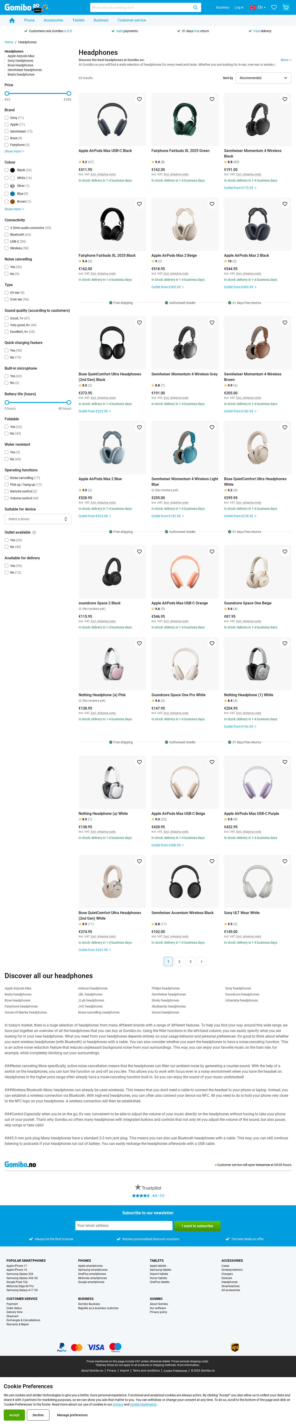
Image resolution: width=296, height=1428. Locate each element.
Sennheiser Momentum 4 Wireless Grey (184, 374)
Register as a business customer (98, 1308)
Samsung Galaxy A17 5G (22, 1290)
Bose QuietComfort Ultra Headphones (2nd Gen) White (110, 916)
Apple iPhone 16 (16, 1269)
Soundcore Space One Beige (247, 603)
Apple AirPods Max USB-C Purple (251, 813)
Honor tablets (158, 1278)
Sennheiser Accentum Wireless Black (182, 913)
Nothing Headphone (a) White (103, 813)
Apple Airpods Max (21, 56)
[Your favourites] (274, 7)
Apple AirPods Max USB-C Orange (179, 603)
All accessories (231, 1290)
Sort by (228, 78)
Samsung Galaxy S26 (19, 1274)
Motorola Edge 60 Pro (20, 1286)
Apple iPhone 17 (16, 1265)
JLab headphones (91, 1000)
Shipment (12, 1316)
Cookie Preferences (175, 1370)
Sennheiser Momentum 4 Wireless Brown (252, 377)
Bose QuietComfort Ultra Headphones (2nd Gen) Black (110, 377)
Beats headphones (21, 74)
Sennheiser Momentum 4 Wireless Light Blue (184, 482)
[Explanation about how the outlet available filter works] (34, 532)
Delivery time (14, 1312)
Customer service (132, 20)
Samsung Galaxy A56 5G (22, 1278)
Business (222, 7)
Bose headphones (20, 65)
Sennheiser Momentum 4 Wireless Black (252, 153)
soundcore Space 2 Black (99, 603)
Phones (84, 1260)
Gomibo (156, 1299)
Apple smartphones (90, 1265)
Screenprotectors (232, 1269)
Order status (14, 1308)
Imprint (124, 1370)
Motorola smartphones (92, 1278)
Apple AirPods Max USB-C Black (105, 150)
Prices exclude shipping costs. (190, 1361)
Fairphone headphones (21, 1006)
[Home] (12, 20)
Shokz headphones (165, 1000)
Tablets (78, 20)
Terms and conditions (146, 1370)
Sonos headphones (165, 1012)
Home (9, 42)
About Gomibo (159, 1304)
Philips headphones (166, 988)
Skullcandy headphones (169, 1006)
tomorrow (263, 1165)
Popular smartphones (26, 1260)
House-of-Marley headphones (26, 1012)
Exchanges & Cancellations (23, 1320)
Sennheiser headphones (25, 70)
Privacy (111, 1370)
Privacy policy (158, 1312)
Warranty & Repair (17, 1324)
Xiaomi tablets (159, 1274)
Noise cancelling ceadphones (99, 1012)
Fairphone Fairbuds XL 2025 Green (180, 150)
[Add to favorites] (139, 99)
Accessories (53, 20)
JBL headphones (90, 994)
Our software (158, 1308)
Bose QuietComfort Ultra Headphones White (255, 482)
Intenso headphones (93, 988)
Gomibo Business (89, 1304)
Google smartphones (91, 1282)
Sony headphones (20, 60)
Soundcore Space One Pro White (178, 695)
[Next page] (201, 961)
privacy (118, 1404)
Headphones (229, 1282)
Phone (29, 20)
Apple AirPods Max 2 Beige (174, 255)
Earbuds (227, 1278)
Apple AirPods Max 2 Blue (100, 479)
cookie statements (143, 1404)
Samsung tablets (160, 1269)
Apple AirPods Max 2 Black (246, 255)
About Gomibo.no (92, 1370)
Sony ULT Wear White (242, 913)
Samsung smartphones (93, 1269)
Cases (225, 1265)
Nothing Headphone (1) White (248, 695)
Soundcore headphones (242, 994)
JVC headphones (90, 1006)
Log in (239, 7)
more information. (188, 1365)
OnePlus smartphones (92, 1274)
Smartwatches (231, 1286)
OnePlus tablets (160, 1282)
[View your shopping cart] (286, 7)
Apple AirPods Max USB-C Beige (178, 813)
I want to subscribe (197, 1226)
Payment (12, 1304)
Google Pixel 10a (17, 1282)
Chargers (227, 1274)
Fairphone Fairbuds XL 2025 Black (107, 255)
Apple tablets (158, 1265)
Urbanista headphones (241, 1000)
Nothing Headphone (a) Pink (102, 695)
